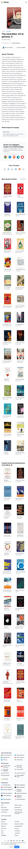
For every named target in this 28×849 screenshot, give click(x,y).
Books (3, 31)
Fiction (9, 31)
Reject (11, 846)
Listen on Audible (21, 47)
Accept (17, 846)
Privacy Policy (13, 844)
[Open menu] (26, 2)
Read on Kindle (9, 47)
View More (23, 179)
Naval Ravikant (16, 43)
